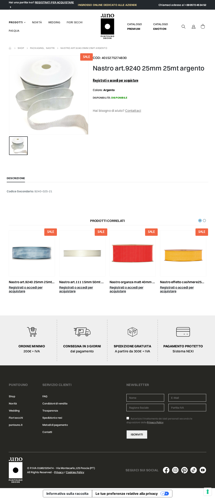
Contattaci (133, 110)
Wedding (54, 22)
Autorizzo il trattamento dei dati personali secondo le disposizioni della (159, 420)
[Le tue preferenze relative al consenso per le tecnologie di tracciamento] (208, 492)
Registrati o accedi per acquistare (115, 80)
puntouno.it (15, 424)
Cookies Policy (75, 472)
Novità (37, 22)
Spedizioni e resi (52, 417)
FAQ (44, 396)
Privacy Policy (155, 422)
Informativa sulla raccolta (67, 493)
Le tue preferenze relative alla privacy (127, 493)
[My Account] (194, 26)
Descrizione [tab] (16, 178)
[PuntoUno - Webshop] (107, 26)
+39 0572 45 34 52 (195, 5)
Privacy (59, 472)
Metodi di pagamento (55, 424)
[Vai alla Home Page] (10, 48)
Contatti (47, 432)
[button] (200, 220)
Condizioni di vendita (54, 403)
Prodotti (16, 22)
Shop (12, 396)
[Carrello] (202, 26)
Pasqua (14, 31)
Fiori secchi (74, 22)
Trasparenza (50, 410)
